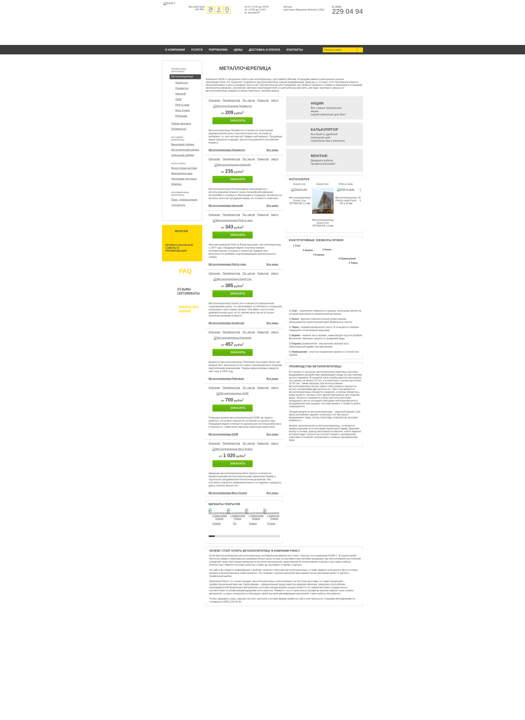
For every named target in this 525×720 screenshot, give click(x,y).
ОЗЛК (178, 99)
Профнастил (178, 128)
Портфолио (218, 49)
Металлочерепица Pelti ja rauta (227, 264)
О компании (175, 49)
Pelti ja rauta (182, 104)
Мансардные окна (181, 173)
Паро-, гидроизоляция (184, 199)
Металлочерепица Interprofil (226, 205)
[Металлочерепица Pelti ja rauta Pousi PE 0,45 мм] (345, 189)
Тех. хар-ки (248, 100)
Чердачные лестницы (184, 178)
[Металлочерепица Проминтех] (232, 106)
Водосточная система (184, 168)
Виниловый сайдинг (182, 144)
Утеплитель (178, 205)
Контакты (294, 49)
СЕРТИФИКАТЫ (188, 293)
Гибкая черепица (181, 123)
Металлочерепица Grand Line (226, 323)
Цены (238, 49)
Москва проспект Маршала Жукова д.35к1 (304, 8)
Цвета (274, 100)
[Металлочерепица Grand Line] (232, 279)
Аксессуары (178, 163)
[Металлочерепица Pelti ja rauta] (232, 220)
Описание (214, 100)
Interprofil (180, 93)
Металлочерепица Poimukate (226, 378)
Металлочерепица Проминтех (227, 150)
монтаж (181, 231)
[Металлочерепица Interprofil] (233, 164)
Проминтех (181, 88)
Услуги (197, 49)
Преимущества (231, 100)
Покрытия (263, 100)
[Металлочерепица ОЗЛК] (233, 393)
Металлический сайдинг (185, 149)
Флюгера (176, 184)
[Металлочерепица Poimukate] (232, 337)
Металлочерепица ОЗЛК (223, 434)
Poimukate (181, 116)
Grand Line (181, 82)
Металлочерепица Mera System (228, 493)
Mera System (182, 110)
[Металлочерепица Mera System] (232, 449)
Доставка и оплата (264, 49)
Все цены (272, 150)
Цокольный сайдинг (182, 155)
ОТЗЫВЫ (184, 289)
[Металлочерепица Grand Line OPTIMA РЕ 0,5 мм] (299, 189)
